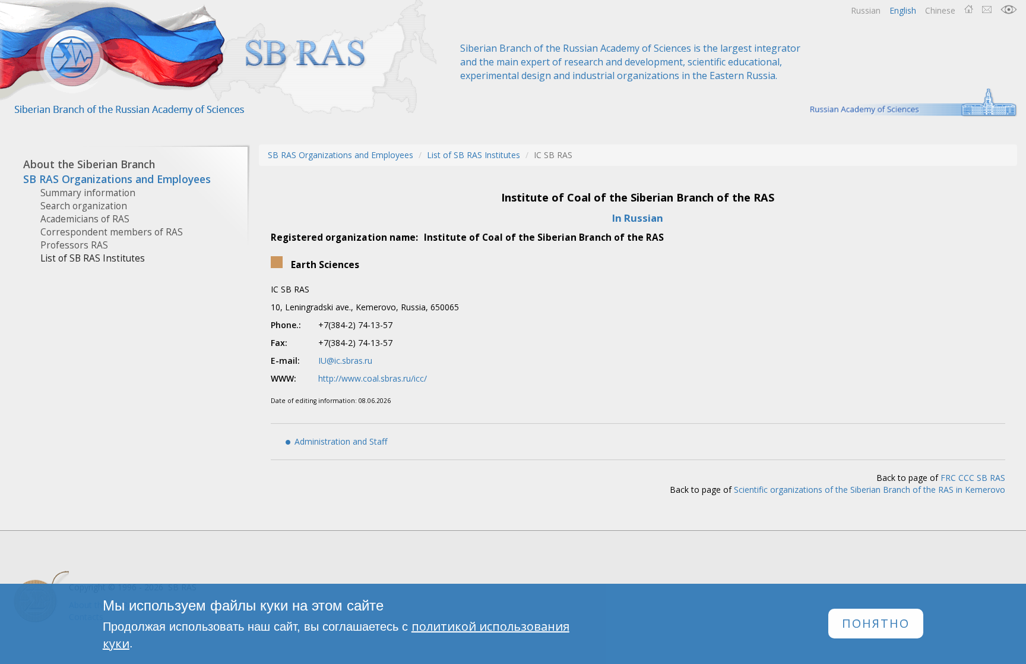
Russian (866, 10)
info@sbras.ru (987, 9)
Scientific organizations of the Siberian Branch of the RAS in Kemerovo (869, 489)
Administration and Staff (340, 441)
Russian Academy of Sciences (907, 102)
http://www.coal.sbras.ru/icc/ (372, 378)
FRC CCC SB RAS (972, 477)
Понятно (876, 624)
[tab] (120, 164)
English (902, 10)
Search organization (83, 206)
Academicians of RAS (84, 219)
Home (968, 9)
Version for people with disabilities (1008, 9)
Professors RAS (74, 245)
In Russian (637, 218)
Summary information (87, 193)
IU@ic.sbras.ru (345, 360)
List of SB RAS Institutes (92, 258)
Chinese (940, 10)
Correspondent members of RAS (111, 232)
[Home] (219, 58)
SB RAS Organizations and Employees (340, 155)
